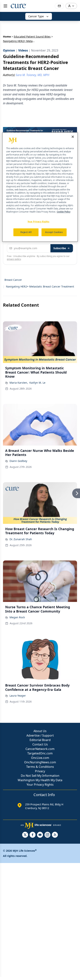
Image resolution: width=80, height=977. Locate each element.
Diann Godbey (18, 461)
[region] (40, 187)
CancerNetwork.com (40, 749)
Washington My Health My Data (40, 780)
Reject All (25, 232)
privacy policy (14, 259)
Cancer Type (36, 16)
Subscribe (59, 248)
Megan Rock (17, 617)
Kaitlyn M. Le (37, 382)
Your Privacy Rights (40, 784)
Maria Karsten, (18, 382)
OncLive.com (40, 758)
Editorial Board (40, 740)
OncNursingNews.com (40, 762)
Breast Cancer (13, 280)
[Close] (73, 137)
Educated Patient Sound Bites (32, 36)
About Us (40, 731)
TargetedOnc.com (40, 753)
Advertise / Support (40, 735)
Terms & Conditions (40, 767)
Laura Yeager (17, 695)
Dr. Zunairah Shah (20, 539)
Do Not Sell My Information (40, 776)
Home (7, 36)
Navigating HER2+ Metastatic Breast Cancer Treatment (40, 286)
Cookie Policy (63, 211)
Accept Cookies (54, 232)
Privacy (40, 771)
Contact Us (40, 744)
